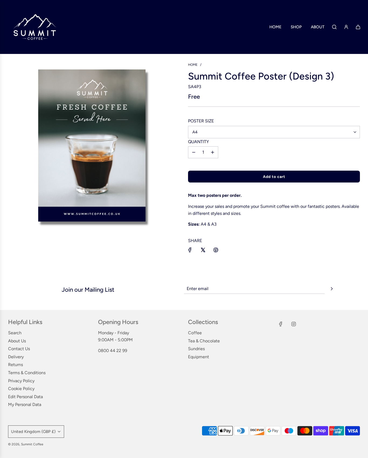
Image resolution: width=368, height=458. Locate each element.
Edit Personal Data (25, 396)
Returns (15, 364)
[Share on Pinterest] (216, 250)
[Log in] (346, 27)
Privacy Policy (21, 380)
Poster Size (201, 120)
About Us (17, 340)
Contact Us (19, 348)
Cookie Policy (21, 388)
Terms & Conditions (27, 372)
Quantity (198, 141)
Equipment (198, 356)
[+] (212, 152)
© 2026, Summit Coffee (25, 444)
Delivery (16, 356)
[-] (193, 152)
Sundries (196, 348)
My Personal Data (24, 404)
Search (15, 332)
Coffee (195, 332)
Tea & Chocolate (204, 340)
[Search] (334, 27)
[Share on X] (203, 250)
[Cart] (358, 27)
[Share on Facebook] (190, 250)
